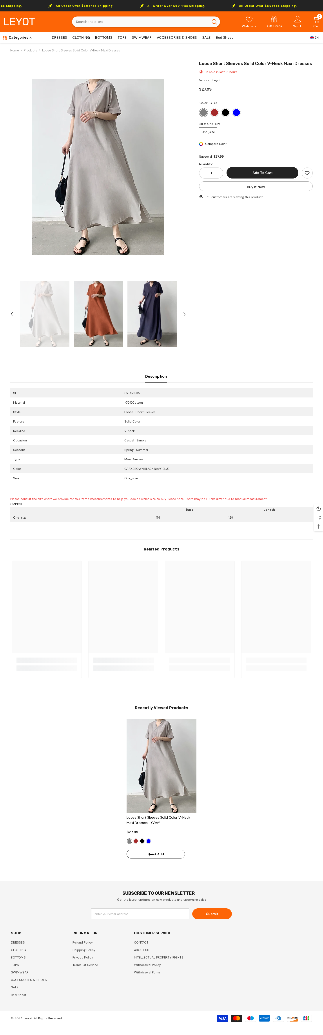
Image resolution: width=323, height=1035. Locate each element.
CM (12, 504)
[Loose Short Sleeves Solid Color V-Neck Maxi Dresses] (162, 766)
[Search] (146, 21)
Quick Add (155, 854)
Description (156, 376)
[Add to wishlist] (307, 173)
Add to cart (262, 172)
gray (129, 841)
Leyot (216, 80)
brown (135, 841)
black (142, 841)
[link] (274, 21)
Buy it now (256, 187)
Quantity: (206, 164)
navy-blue (148, 841)
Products (30, 50)
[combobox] (140, 21)
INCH (18, 504)
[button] (11, 314)
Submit (212, 913)
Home (14, 50)
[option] (98, 167)
